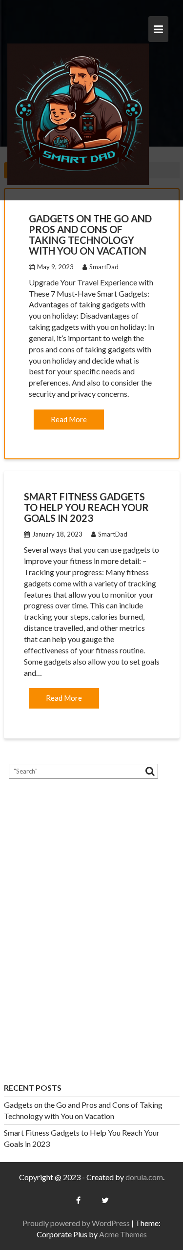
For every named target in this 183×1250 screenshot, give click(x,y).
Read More (69, 419)
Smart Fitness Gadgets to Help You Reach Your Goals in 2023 (86, 507)
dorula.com (144, 1177)
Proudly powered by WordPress (76, 1223)
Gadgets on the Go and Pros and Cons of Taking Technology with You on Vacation (90, 235)
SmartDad (104, 267)
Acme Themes (123, 1234)
